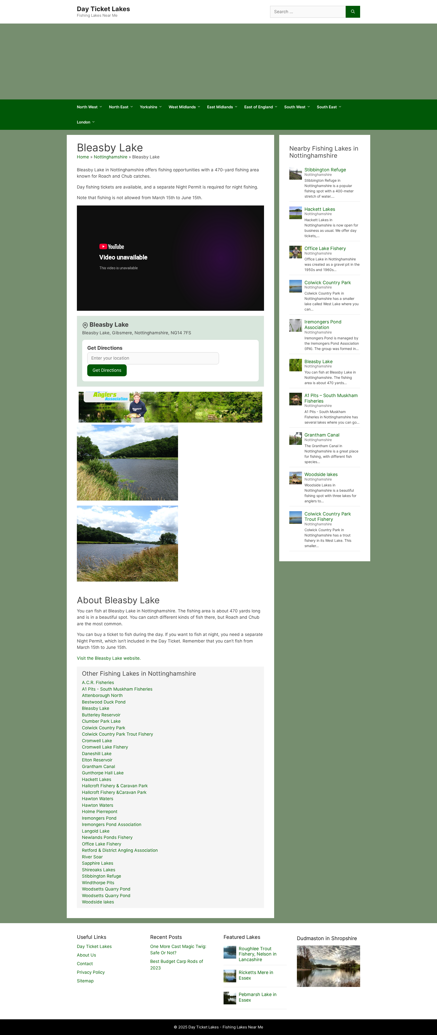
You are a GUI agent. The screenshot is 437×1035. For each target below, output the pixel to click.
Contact (85, 963)
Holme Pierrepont (99, 811)
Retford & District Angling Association (120, 850)
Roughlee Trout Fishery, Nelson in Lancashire (258, 954)
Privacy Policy (91, 972)
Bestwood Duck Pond (104, 702)
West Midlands (182, 107)
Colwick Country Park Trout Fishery (117, 734)
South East (327, 107)
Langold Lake (96, 831)
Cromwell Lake (97, 740)
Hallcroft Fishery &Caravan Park (114, 792)
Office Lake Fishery (101, 843)
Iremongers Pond (99, 818)
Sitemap (85, 980)
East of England (258, 107)
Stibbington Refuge (101, 876)
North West (87, 107)
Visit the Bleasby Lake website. (109, 658)
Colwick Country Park (103, 727)
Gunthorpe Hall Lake (103, 772)
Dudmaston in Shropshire (327, 938)
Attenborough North (102, 695)
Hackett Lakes (96, 779)
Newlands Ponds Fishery (107, 837)
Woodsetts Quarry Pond (106, 889)
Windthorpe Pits (98, 882)
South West (294, 107)
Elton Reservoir (97, 759)
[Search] (353, 12)
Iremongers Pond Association (111, 824)
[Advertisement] (218, 61)
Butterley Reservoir (101, 714)
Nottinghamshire (110, 156)
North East (118, 107)
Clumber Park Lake (101, 721)
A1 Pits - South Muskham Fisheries (117, 689)
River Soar (92, 856)
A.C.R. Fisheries (98, 682)
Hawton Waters (97, 798)
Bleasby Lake (95, 708)
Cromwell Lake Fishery (105, 747)
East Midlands (220, 107)
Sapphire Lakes (97, 863)
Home (83, 156)
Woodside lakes (98, 901)
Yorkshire (148, 107)
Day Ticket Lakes (103, 9)
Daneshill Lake (97, 753)
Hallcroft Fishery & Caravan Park (115, 785)
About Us (86, 955)
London (83, 122)
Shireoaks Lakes (98, 869)
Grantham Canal (98, 766)
